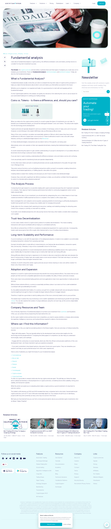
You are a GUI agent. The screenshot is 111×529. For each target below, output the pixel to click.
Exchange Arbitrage (42, 461)
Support (76, 477)
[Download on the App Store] (7, 471)
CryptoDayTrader (17, 376)
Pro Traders (96, 474)
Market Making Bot (41, 464)
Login (93, 3)
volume (13, 301)
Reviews (95, 467)
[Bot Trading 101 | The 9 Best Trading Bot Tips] (95, 423)
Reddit (14, 367)
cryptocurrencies (26, 70)
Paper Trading (40, 480)
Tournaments (40, 490)
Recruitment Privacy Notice (82, 483)
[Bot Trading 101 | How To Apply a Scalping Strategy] (15, 423)
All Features (39, 496)
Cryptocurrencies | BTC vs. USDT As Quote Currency (93, 136)
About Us (77, 457)
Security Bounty (79, 480)
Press (75, 464)
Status (95, 483)
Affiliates (95, 470)
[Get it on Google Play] (21, 471)
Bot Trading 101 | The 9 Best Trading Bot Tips (94, 145)
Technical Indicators (61, 477)
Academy (58, 467)
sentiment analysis (65, 72)
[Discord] (14, 458)
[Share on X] (4, 61)
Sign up (101, 3)
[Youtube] (17, 458)
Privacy (76, 474)
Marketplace (59, 3)
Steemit (14, 361)
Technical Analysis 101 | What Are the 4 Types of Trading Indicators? (95, 141)
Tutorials (57, 461)
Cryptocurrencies (98, 457)
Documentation (59, 464)
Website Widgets (98, 477)
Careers (76, 461)
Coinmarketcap (16, 355)
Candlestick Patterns (61, 480)
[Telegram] (10, 458)
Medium (14, 364)
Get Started (58, 457)
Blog (56, 474)
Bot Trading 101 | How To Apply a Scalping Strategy (96, 132)
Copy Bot (39, 474)
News (57, 470)
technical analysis (51, 72)
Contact (76, 467)
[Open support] (106, 524)
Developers (96, 480)
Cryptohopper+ (59, 483)
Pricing (51, 3)
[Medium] (24, 458)
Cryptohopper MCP (42, 493)
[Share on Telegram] (4, 65)
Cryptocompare (16, 373)
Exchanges (58, 487)
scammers (64, 311)
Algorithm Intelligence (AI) (43, 470)
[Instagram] (21, 458)
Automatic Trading (41, 457)
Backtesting (39, 487)
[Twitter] (6, 458)
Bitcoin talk (15, 358)
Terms (76, 470)
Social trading (40, 467)
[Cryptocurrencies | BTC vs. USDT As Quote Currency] (42, 423)
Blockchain (45, 138)
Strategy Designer (41, 483)
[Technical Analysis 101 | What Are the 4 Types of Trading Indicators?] (69, 423)
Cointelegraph (16, 370)
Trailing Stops (40, 477)
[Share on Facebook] (4, 57)
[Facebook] (3, 458)
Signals (95, 461)
